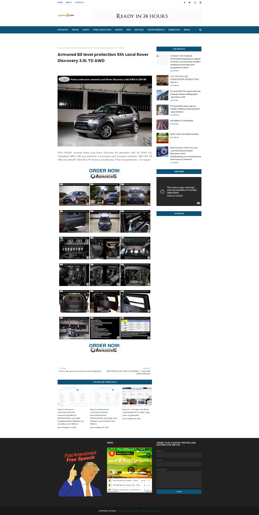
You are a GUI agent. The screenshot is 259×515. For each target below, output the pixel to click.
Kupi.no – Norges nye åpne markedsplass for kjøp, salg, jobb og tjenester (136, 412)
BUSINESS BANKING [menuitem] (69, 37)
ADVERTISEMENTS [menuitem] (156, 29)
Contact (79, 2)
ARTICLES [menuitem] (139, 29)
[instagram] (195, 2)
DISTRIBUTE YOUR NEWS (181, 120)
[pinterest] (200, 2)
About (69, 2)
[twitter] (190, 2)
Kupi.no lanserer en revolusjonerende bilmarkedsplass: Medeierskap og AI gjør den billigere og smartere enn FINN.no (103, 417)
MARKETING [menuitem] (174, 29)
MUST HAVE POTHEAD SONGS (184, 134)
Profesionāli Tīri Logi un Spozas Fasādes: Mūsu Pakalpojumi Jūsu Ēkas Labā (185, 94)
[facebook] (184, 2)
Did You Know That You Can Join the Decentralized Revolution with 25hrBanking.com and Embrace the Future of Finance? (185, 153)
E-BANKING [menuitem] (105, 37)
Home (60, 2)
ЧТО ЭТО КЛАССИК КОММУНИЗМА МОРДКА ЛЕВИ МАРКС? (184, 79)
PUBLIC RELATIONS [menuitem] (102, 29)
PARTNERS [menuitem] (89, 37)
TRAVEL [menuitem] (75, 29)
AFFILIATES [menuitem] (63, 29)
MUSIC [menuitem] (86, 29)
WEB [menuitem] (128, 29)
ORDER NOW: (105, 170)
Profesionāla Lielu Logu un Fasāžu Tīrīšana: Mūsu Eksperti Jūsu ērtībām (185, 109)
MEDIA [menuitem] (187, 29)
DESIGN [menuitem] (118, 29)
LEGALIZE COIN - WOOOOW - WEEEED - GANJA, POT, (138, 511)
